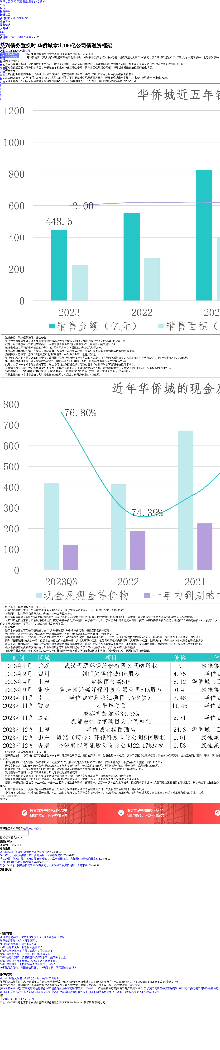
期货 (30, 1)
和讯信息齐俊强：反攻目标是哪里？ (22, 947)
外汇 (36, 1)
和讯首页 (5, 1)
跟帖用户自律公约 (31, 828)
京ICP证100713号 (10, 988)
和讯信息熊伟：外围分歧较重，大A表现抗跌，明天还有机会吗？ (40, 967)
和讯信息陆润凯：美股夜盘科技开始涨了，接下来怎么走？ (34, 957)
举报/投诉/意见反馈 (11, 978)
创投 (2, 55)
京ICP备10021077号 (148, 991)
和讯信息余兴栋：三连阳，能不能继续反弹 (25, 954)
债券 (42, 1)
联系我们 (29, 978)
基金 (25, 1)
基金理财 (5, 18)
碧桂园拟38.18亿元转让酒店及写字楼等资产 (25, 852)
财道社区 (5, 14)
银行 (2, 8)
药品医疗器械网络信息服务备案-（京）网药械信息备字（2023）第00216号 (94, 991)
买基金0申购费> (19, 18)
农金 (2, 65)
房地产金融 (24, 37)
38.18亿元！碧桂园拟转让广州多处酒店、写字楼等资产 (31, 855)
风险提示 (134, 985)
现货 (2, 58)
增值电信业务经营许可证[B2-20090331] (73, 988)
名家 (2, 82)
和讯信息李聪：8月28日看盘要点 (18, 940)
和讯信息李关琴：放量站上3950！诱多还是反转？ (29, 960)
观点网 (26, 50)
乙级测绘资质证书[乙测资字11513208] (165, 988)
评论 (2, 78)
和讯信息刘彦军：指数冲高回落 (18, 944)
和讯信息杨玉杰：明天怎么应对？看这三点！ (27, 950)
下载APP (5, 28)
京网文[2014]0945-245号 (36, 991)
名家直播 (5, 21)
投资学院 (5, 11)
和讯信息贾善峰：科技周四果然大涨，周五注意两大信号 (32, 937)
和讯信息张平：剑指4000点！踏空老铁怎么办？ (28, 964)
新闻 (13, 1)
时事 (2, 72)
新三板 (4, 68)
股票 (19, 1)
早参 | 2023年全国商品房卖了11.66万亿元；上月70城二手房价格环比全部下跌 (43, 865)
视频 (2, 75)
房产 (13, 37)
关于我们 (41, 978)
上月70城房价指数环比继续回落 (18, 862)
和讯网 (4, 37)
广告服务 (54, 978)
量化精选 (5, 24)
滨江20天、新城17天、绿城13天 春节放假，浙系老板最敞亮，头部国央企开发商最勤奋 (49, 858)
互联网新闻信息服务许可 (36, 988)
